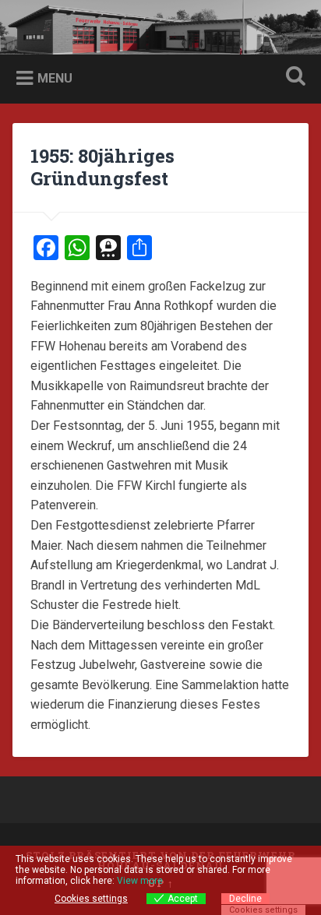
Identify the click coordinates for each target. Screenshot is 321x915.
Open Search (292, 77)
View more (140, 880)
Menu (54, 78)
